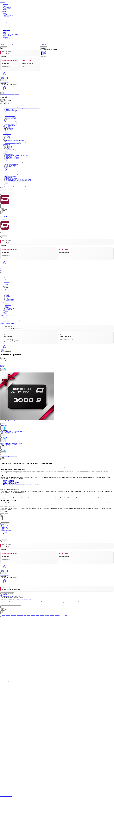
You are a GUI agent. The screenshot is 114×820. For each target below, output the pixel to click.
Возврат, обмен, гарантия (8, 15)
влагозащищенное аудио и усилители (11, 486)
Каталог (2, 524)
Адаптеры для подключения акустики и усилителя (13, 39)
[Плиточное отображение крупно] (0, 367)
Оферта (2, 595)
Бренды (4, 21)
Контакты (2, 529)
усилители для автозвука (8, 481)
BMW (4, 27)
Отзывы (4, 6)
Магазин (10, 632)
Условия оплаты (3, 527)
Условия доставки (4, 528)
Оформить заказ (3, 425)
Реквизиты (5, 9)
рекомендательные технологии (24, 599)
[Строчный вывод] (2, 367)
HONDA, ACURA (6, 30)
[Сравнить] (3, 370)
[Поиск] (1, 187)
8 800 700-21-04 (9, 44)
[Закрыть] (1, 272)
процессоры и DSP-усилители (9, 483)
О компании (5, 4)
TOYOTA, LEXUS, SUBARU (9, 37)
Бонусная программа (7, 7)
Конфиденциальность (4, 594)
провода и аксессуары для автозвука (11, 485)
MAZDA (4, 32)
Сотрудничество (6, 16)
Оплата (4, 13)
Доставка (5, 14)
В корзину (3, 423)
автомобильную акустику (8, 480)
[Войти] (1, 188)
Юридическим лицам (7, 8)
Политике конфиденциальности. (60, 816)
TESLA (4, 36)
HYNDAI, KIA (6, 31)
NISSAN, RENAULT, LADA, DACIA (10, 34)
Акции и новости (4, 525)
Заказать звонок (4, 47)
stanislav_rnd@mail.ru (27, 63)
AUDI (4, 26)
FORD (4, 29)
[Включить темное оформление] (2, 93)
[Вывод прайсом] (3, 367)
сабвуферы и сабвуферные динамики (11, 482)
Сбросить (6, 511)
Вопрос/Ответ (6, 22)
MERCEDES (5, 33)
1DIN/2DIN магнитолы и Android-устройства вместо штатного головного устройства (21, 484)
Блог (4, 5)
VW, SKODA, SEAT (7, 38)
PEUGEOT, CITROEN (7, 35)
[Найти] (1, 212)
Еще (6, 119)
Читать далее (60, 602)
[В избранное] (3, 369)
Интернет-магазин (4, 632)
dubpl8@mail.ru (5, 63)
